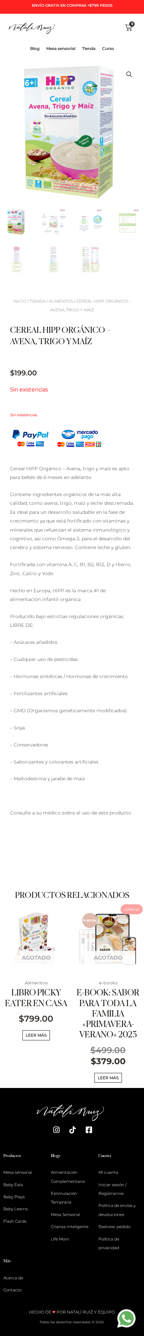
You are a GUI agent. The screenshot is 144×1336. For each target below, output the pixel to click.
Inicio (19, 301)
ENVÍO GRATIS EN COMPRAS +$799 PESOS (72, 5)
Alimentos (61, 301)
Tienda (38, 301)
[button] (129, 74)
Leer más (36, 1035)
